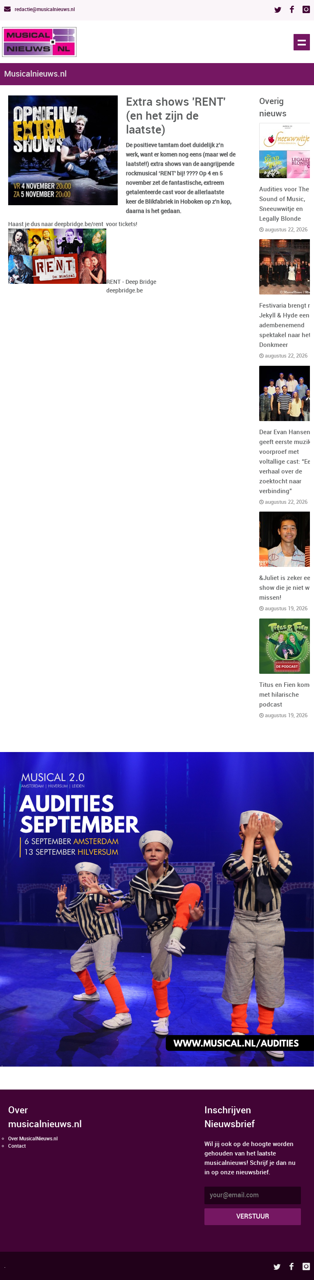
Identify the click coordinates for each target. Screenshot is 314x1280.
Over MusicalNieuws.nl (33, 1139)
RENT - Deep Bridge (131, 282)
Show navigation (302, 42)
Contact (17, 1146)
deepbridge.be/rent (78, 224)
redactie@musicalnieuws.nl (44, 9)
